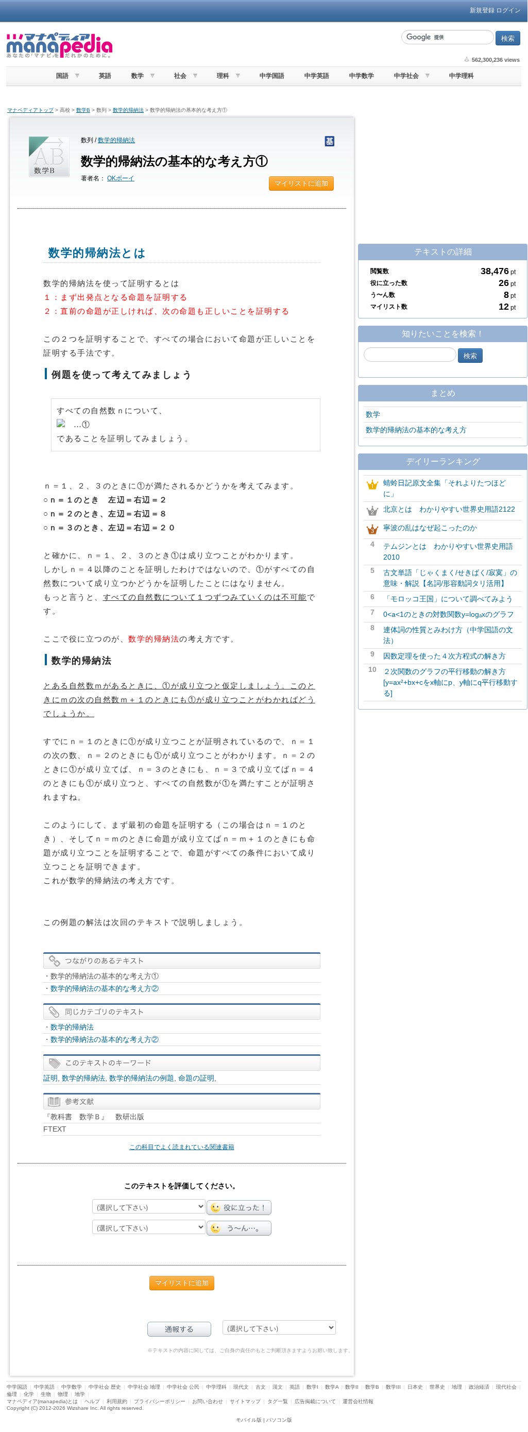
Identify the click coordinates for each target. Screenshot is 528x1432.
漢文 (277, 1387)
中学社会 (406, 75)
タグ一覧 (277, 1401)
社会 (180, 75)
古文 (261, 1387)
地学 (80, 1394)
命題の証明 (196, 1078)
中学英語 (316, 75)
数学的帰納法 (128, 110)
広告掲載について (315, 1401)
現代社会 (506, 1387)
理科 (223, 75)
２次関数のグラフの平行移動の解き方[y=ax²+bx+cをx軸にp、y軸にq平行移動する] (450, 682)
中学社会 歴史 (105, 1387)
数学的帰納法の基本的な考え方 (416, 430)
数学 (137, 75)
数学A (331, 1387)
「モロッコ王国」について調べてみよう (448, 599)
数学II (352, 1387)
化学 (29, 1394)
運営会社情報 (358, 1401)
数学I (312, 1387)
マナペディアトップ (30, 110)
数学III (393, 1387)
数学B (83, 110)
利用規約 (117, 1401)
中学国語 (272, 75)
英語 (105, 75)
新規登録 (482, 10)
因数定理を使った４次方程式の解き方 (444, 656)
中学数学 (361, 75)
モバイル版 (249, 1420)
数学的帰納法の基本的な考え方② (104, 988)
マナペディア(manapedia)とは (42, 1401)
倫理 (12, 1394)
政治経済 (479, 1387)
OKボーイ (120, 178)
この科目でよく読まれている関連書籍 (181, 1147)
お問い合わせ (207, 1401)
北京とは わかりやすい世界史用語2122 (449, 509)
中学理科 (461, 75)
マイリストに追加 (301, 183)
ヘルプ (92, 1401)
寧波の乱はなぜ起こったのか (430, 528)
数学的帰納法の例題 (141, 1078)
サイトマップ (245, 1401)
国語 (62, 75)
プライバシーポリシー (159, 1401)
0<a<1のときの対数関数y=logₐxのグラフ (448, 614)
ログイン (508, 10)
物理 (63, 1394)
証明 (50, 1078)
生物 (46, 1394)
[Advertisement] (256, 45)
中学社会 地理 (144, 1387)
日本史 (415, 1387)
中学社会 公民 (183, 1387)
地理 (457, 1387)
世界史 (437, 1387)
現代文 (241, 1387)
